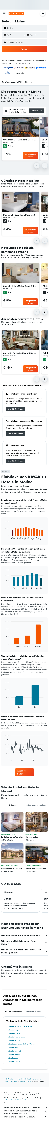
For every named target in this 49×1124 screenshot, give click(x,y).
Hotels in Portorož (14, 1051)
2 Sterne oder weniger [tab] (36, 805)
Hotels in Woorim (13, 1040)
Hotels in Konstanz (14, 1033)
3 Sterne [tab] (12, 805)
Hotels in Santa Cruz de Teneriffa (19, 1026)
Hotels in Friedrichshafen (16, 1037)
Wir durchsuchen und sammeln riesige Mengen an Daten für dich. (21, 1111)
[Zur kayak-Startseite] (16, 13)
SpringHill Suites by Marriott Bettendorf (20, 353)
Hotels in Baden (13, 1058)
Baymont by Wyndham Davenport (19, 215)
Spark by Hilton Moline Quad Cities (19, 286)
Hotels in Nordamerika (33, 1079)
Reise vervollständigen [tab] (36, 1011)
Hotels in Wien (12, 1047)
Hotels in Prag (12, 1030)
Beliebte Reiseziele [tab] (13, 1011)
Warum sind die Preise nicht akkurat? (20, 1116)
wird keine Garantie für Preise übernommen (19, 1100)
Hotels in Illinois (25, 1081)
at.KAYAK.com (10, 1079)
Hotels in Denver (13, 1054)
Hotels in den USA (11, 1081)
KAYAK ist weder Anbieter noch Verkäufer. (22, 1107)
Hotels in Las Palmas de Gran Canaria (21, 1044)
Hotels (20, 1079)
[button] (4, 13)
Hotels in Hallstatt (13, 1061)
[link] (15, 409)
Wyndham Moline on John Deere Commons (20, 139)
